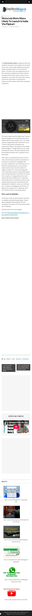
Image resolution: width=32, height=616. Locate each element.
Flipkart (8, 359)
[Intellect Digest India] (14, 8)
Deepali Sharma (6, 26)
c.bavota (23, 614)
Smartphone (6, 16)
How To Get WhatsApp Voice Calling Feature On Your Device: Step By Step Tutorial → (23, 367)
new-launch (26, 359)
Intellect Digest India (14, 612)
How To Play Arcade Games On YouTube (16, 599)
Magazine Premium (11, 614)
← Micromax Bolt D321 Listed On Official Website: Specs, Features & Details (7, 367)
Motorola (18, 359)
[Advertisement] (16, 45)
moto (13, 359)
